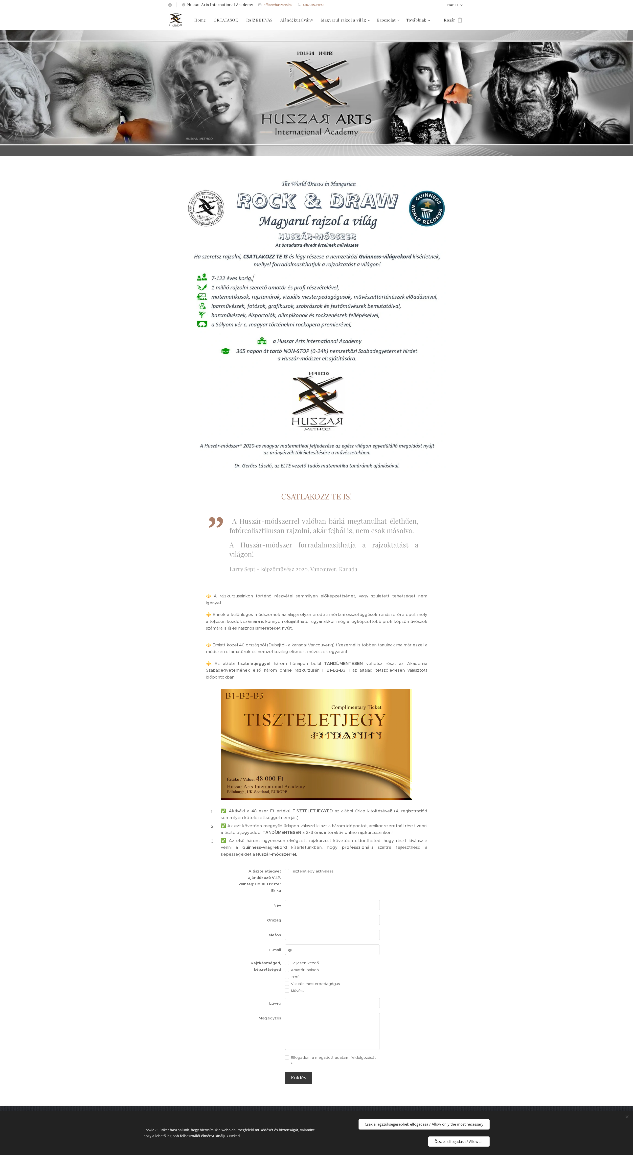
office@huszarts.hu (278, 4)
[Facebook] (170, 5)
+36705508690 (313, 4)
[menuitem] (201, 20)
